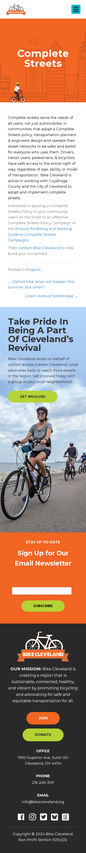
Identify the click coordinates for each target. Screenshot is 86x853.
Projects (33, 270)
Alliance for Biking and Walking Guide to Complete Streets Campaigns (40, 235)
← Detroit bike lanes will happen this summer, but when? (41, 284)
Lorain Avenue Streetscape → (51, 296)
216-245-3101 (43, 782)
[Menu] (75, 9)
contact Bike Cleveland (39, 248)
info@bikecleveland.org (43, 802)
